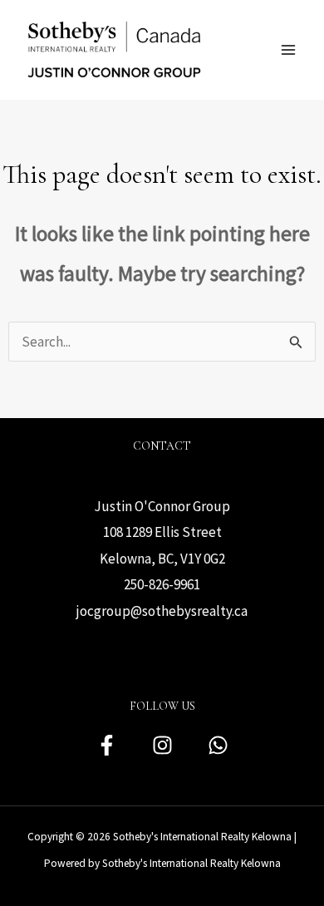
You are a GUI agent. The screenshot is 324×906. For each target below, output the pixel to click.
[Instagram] (162, 745)
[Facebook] (107, 745)
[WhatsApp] (218, 745)
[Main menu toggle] (289, 50)
